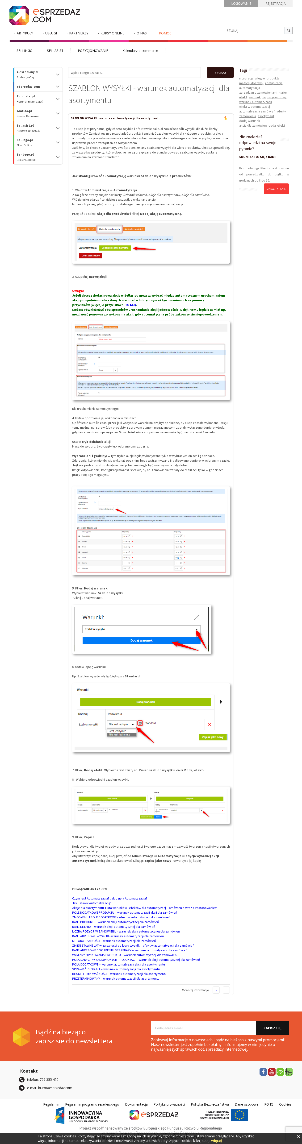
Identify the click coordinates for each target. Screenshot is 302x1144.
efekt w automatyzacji (255, 106)
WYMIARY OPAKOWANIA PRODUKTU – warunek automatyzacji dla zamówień (124, 955)
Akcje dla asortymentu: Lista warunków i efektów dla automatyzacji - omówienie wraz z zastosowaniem (145, 908)
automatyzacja (249, 88)
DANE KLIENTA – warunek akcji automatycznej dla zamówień (113, 926)
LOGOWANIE (241, 3)
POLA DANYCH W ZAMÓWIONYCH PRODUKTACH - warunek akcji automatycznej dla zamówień (136, 959)
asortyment (266, 116)
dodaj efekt (276, 125)
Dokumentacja (136, 1104)
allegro (260, 78)
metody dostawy (251, 83)
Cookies (285, 1104)
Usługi (51, 33)
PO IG (268, 1104)
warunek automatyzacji (255, 102)
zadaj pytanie (276, 189)
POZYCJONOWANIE (93, 50)
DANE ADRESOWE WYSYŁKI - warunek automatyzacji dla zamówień (118, 936)
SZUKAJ (220, 72)
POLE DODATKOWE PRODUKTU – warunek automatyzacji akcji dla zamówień (124, 912)
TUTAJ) (130, 305)
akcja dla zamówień (253, 125)
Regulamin (51, 1104)
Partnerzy (78, 33)
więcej (216, 1140)
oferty (281, 111)
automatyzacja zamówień (257, 111)
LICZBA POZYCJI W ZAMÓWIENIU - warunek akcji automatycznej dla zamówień (126, 931)
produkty (273, 78)
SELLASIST (55, 50)
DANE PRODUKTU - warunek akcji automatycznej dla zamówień (115, 922)
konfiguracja (273, 83)
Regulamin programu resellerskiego (92, 1104)
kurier (283, 92)
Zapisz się (272, 1028)
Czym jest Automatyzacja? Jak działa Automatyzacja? (109, 898)
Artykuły (25, 33)
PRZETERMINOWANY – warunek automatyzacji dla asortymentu (115, 978)
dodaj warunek (249, 121)
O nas (142, 33)
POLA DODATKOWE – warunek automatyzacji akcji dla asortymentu (118, 964)
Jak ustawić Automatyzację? (92, 903)
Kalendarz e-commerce (140, 50)
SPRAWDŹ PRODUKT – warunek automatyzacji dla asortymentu (116, 969)
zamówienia (247, 116)
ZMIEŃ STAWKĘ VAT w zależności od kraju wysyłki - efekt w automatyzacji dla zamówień (133, 945)
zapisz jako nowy (274, 97)
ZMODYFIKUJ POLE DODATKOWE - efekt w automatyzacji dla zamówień (121, 917)
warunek (255, 97)
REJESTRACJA (275, 3)
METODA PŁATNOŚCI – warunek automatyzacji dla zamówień (114, 941)
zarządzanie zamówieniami (258, 92)
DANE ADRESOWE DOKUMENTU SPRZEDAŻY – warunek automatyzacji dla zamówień (129, 950)
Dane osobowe (246, 1104)
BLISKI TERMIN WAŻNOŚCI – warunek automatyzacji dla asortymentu (119, 974)
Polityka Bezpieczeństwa (210, 1104)
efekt (243, 97)
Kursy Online (112, 33)
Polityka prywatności (169, 1104)
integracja (246, 78)
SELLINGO (25, 50)
